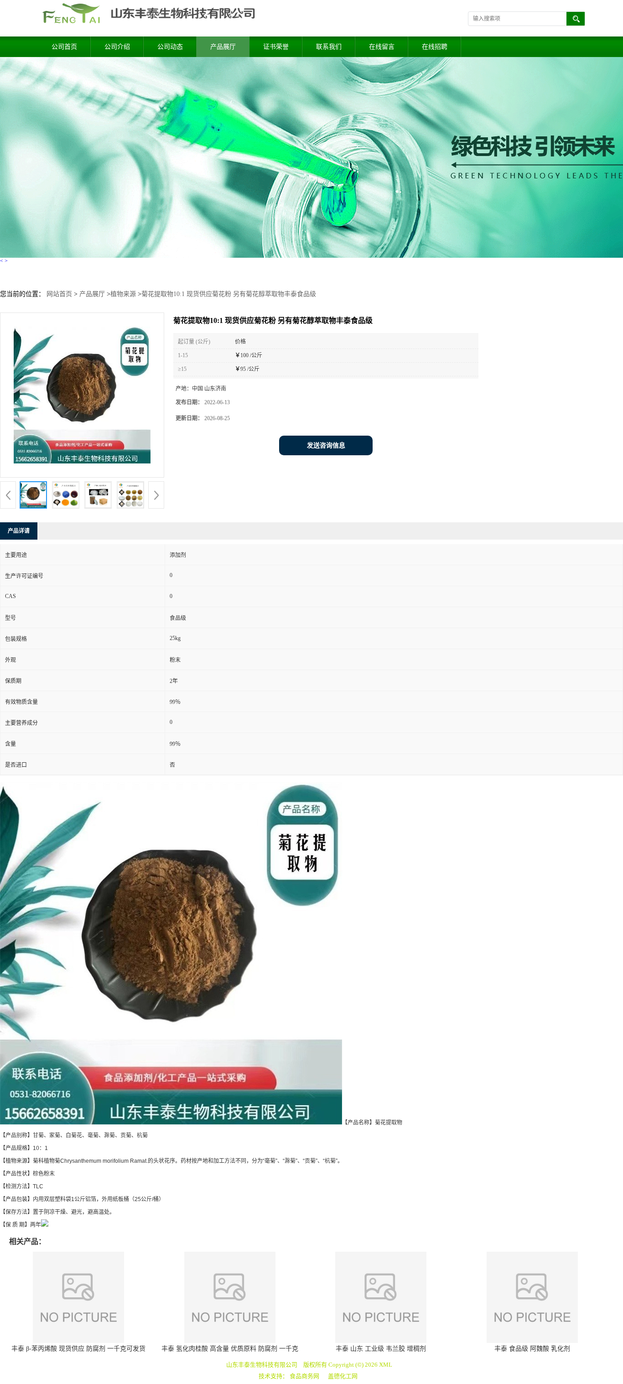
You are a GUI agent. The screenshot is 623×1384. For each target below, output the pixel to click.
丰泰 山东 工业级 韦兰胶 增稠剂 (381, 1348)
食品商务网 (304, 1376)
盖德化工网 (343, 1376)
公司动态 (170, 46)
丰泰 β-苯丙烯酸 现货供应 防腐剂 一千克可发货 (78, 1348)
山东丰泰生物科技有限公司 (261, 1364)
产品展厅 (223, 46)
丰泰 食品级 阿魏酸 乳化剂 (532, 1348)
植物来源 (123, 294)
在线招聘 (434, 46)
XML (385, 1364)
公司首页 (64, 46)
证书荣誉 (276, 46)
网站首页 (59, 294)
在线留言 (382, 46)
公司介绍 (117, 46)
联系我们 (329, 46)
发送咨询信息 (326, 445)
